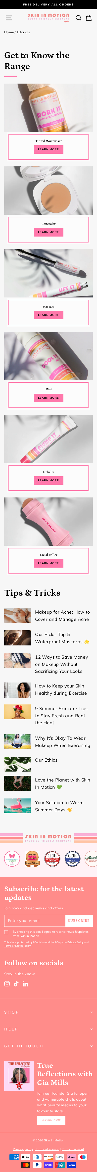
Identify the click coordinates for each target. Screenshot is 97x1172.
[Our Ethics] (17, 764)
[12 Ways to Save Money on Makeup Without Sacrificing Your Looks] (17, 660)
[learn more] (48, 124)
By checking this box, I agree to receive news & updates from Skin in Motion (51, 934)
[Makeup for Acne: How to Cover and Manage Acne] (17, 615)
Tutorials (23, 32)
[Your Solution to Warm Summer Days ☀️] (17, 805)
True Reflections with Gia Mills (65, 1074)
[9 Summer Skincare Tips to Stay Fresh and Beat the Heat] (17, 711)
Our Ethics (46, 760)
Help (11, 1029)
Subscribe (79, 921)
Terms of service (47, 1149)
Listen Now (51, 1120)
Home (9, 32)
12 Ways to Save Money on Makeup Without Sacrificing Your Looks (61, 664)
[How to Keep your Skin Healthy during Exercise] (17, 690)
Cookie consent (73, 1149)
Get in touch (24, 1046)
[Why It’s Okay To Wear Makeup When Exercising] (17, 741)
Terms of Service (14, 945)
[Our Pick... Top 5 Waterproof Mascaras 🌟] (17, 637)
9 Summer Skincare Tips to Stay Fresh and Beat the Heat (61, 716)
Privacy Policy (75, 942)
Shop (11, 1012)
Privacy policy (23, 1149)
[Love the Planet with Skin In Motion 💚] (17, 783)
